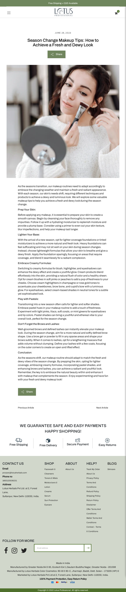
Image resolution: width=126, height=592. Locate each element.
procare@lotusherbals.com (14, 473)
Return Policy (92, 500)
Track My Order (93, 469)
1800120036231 (9, 480)
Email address (44, 544)
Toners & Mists (51, 478)
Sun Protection (51, 500)
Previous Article (26, 407)
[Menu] (9, 12)
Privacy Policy (92, 478)
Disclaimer (91, 505)
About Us (69, 469)
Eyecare (48, 505)
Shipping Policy (93, 496)
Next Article (102, 407)
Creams (48, 491)
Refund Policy (92, 491)
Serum (47, 496)
